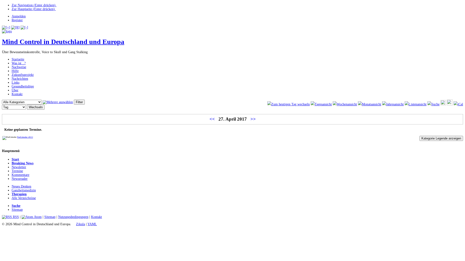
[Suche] (433, 104)
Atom (37, 217)
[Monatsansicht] (369, 104)
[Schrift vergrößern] (6, 27)
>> (253, 119)
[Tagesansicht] (321, 104)
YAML (92, 224)
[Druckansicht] (443, 104)
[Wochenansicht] (345, 104)
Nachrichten (20, 78)
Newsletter (19, 167)
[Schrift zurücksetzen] (15, 27)
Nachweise (19, 67)
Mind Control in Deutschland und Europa (63, 41)
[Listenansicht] (415, 104)
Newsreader (20, 179)
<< (212, 119)
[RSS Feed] (450, 104)
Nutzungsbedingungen (73, 217)
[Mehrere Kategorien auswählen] (58, 102)
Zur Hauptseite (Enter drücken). (34, 9)
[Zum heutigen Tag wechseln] (288, 104)
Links (15, 82)
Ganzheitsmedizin (24, 190)
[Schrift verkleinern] (24, 27)
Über (15, 90)
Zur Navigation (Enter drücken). (34, 5)
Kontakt (17, 94)
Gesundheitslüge (23, 86)
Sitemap (17, 209)
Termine (17, 171)
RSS (15, 217)
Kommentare (20, 175)
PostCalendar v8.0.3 (25, 137)
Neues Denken (21, 186)
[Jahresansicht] (393, 104)
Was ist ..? (19, 63)
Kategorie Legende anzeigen (441, 138)
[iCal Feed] (458, 104)
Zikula (80, 224)
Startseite (18, 59)
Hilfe (15, 71)
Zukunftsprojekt (23, 75)
